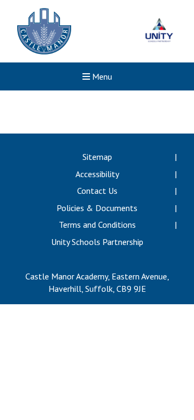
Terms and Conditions (97, 224)
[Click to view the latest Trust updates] (159, 31)
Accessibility (97, 174)
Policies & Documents (97, 207)
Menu (101, 76)
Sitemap (97, 156)
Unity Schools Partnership (97, 241)
